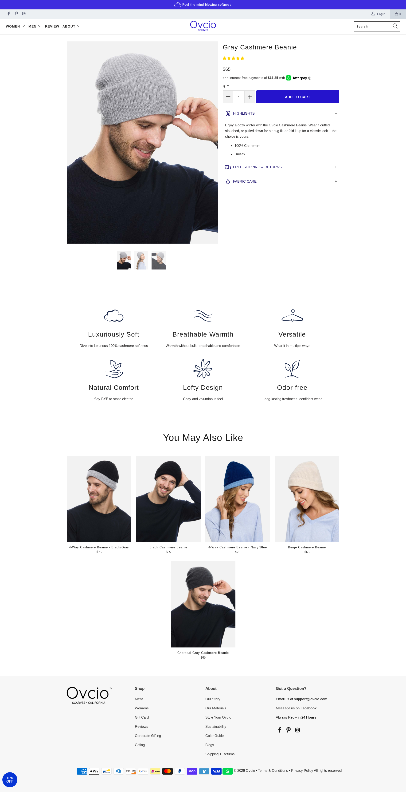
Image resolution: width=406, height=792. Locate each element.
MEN (33, 26)
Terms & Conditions (273, 770)
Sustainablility (215, 726)
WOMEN (13, 26)
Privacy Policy (302, 770)
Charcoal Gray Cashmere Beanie (203, 604)
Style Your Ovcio (218, 717)
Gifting (140, 745)
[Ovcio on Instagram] (23, 14)
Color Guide (214, 736)
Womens (142, 708)
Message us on (296, 708)
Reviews (141, 726)
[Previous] (72, 142)
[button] (233, 58)
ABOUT (69, 26)
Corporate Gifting (148, 736)
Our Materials (215, 708)
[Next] (212, 142)
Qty (226, 86)
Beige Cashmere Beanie (307, 499)
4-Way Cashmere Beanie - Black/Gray (99, 499)
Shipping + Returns (220, 754)
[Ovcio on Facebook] (8, 14)
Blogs (209, 745)
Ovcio (250, 770)
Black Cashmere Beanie (168, 499)
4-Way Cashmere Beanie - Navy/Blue (237, 499)
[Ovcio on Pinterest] (16, 14)
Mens (139, 699)
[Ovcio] (203, 26)
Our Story (212, 699)
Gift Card (142, 717)
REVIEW (52, 26)
